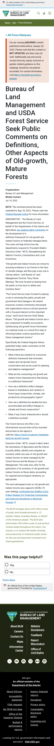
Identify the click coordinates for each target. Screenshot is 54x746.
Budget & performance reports (15, 726)
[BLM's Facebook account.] (23, 661)
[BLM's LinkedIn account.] (44, 661)
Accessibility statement (15, 698)
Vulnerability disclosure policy (36, 713)
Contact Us (16, 636)
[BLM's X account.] (9, 661)
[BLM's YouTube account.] (16, 661)
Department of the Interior (26, 685)
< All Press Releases (18, 35)
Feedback (36, 635)
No (11, 572)
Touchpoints (39, 588)
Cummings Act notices (38, 723)
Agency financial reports (39, 693)
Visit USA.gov (32, 741)
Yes (12, 565)
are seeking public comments (31, 230)
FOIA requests (14, 704)
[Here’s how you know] (27, 4)
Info (14, 23)
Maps (20, 641)
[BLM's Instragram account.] (30, 661)
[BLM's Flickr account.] (37, 661)
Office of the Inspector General (13, 716)
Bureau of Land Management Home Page (20, 14)
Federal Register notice (17, 214)
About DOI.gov (14, 691)
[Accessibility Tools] (44, 13)
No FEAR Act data (12, 709)
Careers (18, 631)
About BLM (17, 626)
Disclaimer (35, 699)
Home (7, 23)
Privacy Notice (9, 579)
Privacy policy (37, 704)
